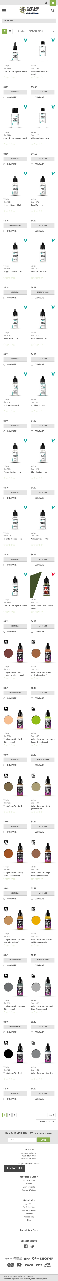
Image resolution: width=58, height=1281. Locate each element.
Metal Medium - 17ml (39, 339)
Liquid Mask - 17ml (38, 405)
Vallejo (6, 66)
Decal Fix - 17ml (37, 205)
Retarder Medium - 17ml (13, 539)
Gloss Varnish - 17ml (39, 272)
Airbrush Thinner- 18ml (40, 539)
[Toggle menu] (4, 11)
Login (25, 1187)
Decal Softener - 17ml (12, 205)
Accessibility (29, 1217)
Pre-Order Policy (29, 1207)
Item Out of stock (15, 225)
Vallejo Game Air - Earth (13, 806)
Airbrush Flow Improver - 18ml (15, 606)
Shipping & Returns (29, 1190)
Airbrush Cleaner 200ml (40, 138)
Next (51, 1115)
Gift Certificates (29, 1180)
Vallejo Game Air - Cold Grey (42, 1073)
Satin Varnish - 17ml (11, 405)
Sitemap (30, 1276)
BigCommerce (17, 1279)
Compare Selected (46, 1122)
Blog (29, 1220)
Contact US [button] (14, 1168)
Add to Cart (15, 92)
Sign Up (32, 1187)
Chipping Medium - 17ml (13, 272)
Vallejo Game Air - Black (13, 1073)
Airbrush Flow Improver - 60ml (15, 72)
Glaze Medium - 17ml (39, 472)
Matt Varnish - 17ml (11, 339)
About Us (29, 1204)
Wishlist (29, 1184)
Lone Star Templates (39, 1279)
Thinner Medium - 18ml (12, 472)
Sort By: (21, 31)
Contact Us (29, 1214)
